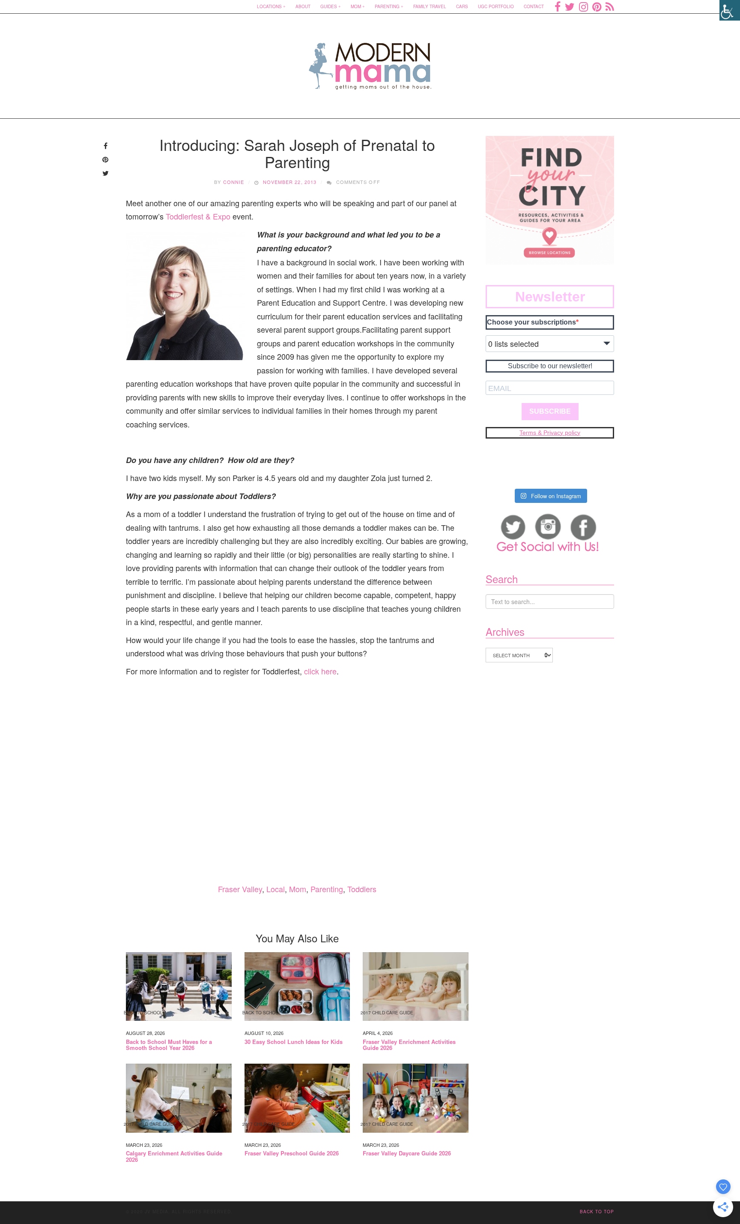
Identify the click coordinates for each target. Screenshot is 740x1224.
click (312, 671)
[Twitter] (570, 6)
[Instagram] (583, 6)
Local (275, 888)
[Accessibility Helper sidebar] (729, 10)
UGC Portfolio (496, 6)
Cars (462, 6)
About (302, 6)
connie (234, 181)
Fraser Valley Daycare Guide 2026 (407, 1153)
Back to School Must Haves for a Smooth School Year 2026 (169, 1045)
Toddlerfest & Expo (198, 216)
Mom (356, 6)
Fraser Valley (240, 888)
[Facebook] (558, 6)
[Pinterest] (596, 6)
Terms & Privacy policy (549, 432)
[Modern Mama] (370, 61)
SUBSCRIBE (550, 411)
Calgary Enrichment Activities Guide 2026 (174, 1156)
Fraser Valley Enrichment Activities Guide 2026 (409, 1045)
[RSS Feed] (610, 6)
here (329, 671)
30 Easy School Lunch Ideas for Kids (294, 1042)
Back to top (597, 1212)
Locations (269, 6)
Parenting (387, 6)
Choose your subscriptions (531, 322)
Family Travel (429, 6)
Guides (328, 6)
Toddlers (361, 888)
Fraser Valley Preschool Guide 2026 (292, 1153)
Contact (534, 6)
